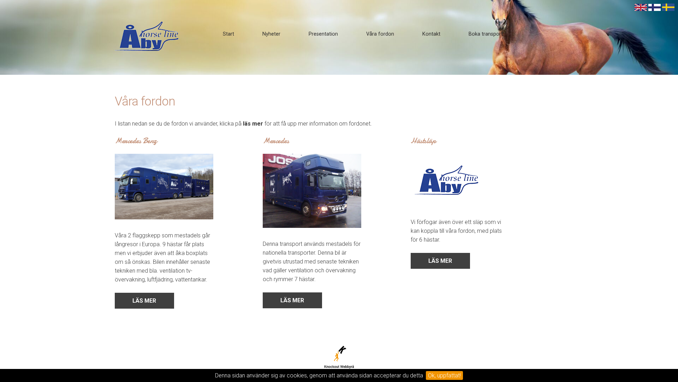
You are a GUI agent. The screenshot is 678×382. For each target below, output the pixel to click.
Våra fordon (380, 34)
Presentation (323, 34)
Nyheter (271, 34)
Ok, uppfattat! (444, 375)
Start (228, 34)
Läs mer (144, 300)
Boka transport (486, 34)
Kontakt (431, 34)
